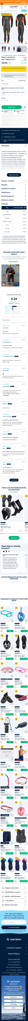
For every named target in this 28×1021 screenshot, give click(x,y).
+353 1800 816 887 (15, 962)
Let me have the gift (14, 927)
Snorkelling (14, 1004)
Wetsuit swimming (21, 55)
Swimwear (13, 1000)
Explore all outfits (13, 261)
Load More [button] (14, 480)
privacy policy (20, 931)
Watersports (13, 997)
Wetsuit (15, 55)
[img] (6, 325)
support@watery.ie (15, 964)
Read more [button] (6, 395)
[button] (1, 27)
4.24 (14, 299)
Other (13, 1007)
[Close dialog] (24, 977)
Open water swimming (8, 55)
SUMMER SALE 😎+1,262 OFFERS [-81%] (6, 15)
